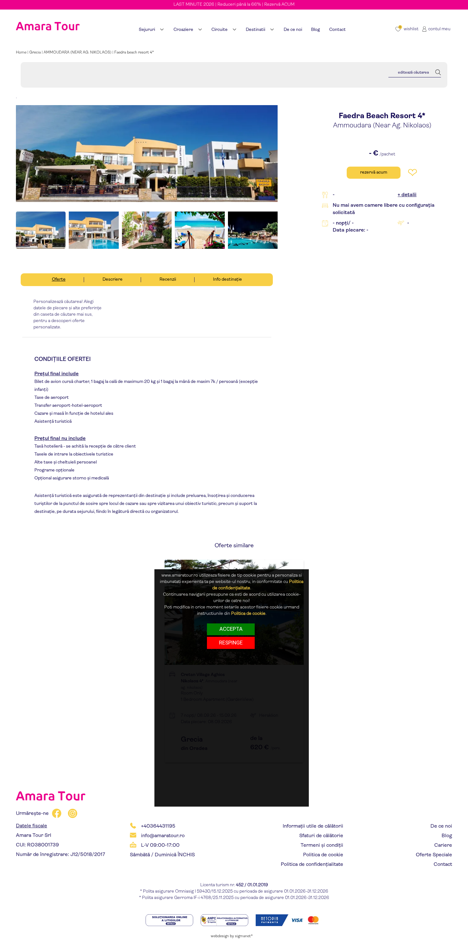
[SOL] (169, 920)
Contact (443, 864)
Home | (22, 52)
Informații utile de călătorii (313, 826)
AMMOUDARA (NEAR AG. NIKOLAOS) (77, 52)
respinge (231, 643)
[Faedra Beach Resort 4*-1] (147, 153)
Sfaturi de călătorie (321, 835)
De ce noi (441, 826)
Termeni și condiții (322, 845)
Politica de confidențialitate (312, 864)
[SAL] (224, 920)
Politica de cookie (323, 855)
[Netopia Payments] (289, 920)
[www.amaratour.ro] (48, 18)
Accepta (231, 629)
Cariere (443, 845)
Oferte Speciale (434, 855)
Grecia (35, 52)
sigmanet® (244, 936)
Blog (447, 835)
